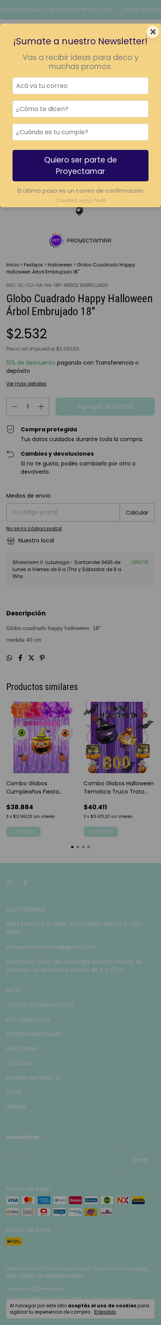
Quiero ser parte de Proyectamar (80, 166)
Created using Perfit (80, 200)
